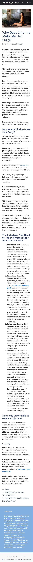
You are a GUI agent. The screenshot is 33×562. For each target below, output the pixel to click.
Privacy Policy (11, 556)
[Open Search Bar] (23, 2)
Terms (18, 556)
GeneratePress (27, 559)
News (7, 489)
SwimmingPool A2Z (11, 2)
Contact (23, 556)
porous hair (24, 165)
